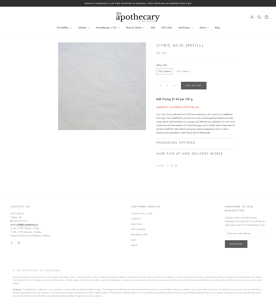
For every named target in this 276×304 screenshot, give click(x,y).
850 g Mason (183, 71)
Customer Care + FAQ (141, 213)
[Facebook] (168, 166)
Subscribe (236, 244)
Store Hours (136, 224)
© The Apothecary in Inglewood (36, 270)
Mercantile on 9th (139, 234)
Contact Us (136, 218)
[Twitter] (172, 166)
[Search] (259, 17)
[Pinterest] (176, 166)
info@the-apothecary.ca (27, 224)
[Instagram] (19, 243)
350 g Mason (164, 71)
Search (134, 245)
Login (133, 239)
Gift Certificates (138, 229)
